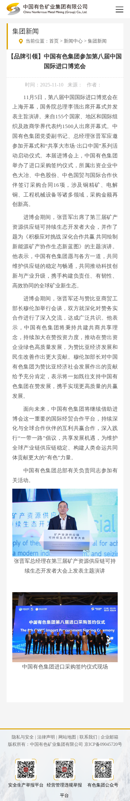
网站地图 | (68, 737)
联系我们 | (89, 737)
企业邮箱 (109, 737)
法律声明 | (47, 737)
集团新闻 (97, 41)
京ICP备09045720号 (103, 744)
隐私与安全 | (24, 737)
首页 (54, 41)
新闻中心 (73, 41)
